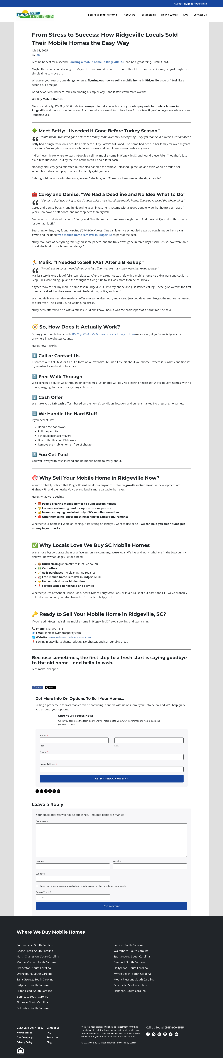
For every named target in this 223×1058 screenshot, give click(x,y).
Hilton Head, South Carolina (34, 991)
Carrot (133, 1042)
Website (40, 873)
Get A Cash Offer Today (30, 1027)
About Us (129, 14)
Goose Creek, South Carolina (35, 951)
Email (117, 861)
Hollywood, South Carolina (131, 968)
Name (44, 735)
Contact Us (200, 14)
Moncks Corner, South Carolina (36, 962)
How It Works (169, 14)
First (42, 745)
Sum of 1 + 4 (43, 892)
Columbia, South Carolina (33, 1008)
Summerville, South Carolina (35, 945)
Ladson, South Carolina (128, 945)
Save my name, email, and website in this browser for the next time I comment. (83, 885)
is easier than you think (103, 334)
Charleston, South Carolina (34, 968)
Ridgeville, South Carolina (33, 985)
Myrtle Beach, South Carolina (132, 973)
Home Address (48, 764)
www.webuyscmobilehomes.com (70, 637)
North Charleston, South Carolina (38, 956)
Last (116, 745)
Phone (44, 751)
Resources (52, 1037)
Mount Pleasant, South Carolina (134, 979)
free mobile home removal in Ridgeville (84, 235)
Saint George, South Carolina (35, 979)
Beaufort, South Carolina (129, 962)
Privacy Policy (25, 1042)
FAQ (185, 14)
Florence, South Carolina (32, 1002)
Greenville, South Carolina (130, 985)
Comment (42, 821)
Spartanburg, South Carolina (132, 956)
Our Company (25, 1037)
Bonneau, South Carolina (33, 996)
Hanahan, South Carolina (130, 991)
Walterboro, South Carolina (131, 951)
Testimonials (148, 14)
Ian (38, 55)
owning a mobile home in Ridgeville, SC (97, 62)
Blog (49, 1042)
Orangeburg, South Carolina (34, 973)
